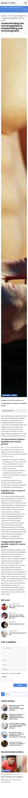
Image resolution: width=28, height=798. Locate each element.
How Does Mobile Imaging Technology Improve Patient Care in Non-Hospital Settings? (18, 726)
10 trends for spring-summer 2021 (11, 7)
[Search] (3, 694)
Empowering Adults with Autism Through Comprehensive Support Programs (16, 708)
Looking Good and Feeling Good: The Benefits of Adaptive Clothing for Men (11, 9)
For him (14, 395)
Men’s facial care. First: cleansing (16, 606)
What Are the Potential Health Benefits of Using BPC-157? (16, 616)
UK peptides (7, 447)
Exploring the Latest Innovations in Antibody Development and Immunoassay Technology (17, 735)
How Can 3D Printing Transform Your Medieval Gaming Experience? (17, 744)
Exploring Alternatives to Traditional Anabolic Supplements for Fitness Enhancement (16, 717)
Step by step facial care (16, 624)
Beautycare (6, 395)
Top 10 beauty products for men (18, 633)
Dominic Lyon (18, 400)
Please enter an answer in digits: (11, 673)
